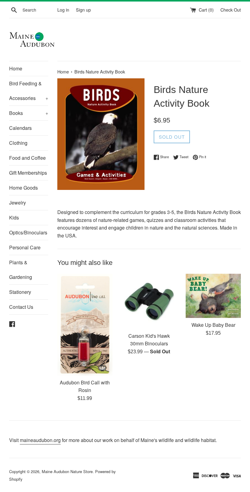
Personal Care (25, 247)
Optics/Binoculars (28, 232)
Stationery (20, 291)
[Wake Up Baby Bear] (213, 296)
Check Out (230, 9)
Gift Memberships (28, 172)
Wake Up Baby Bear (213, 324)
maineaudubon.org (40, 440)
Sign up (83, 9)
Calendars (20, 127)
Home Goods (23, 187)
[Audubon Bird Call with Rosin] (84, 325)
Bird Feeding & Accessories (28, 91)
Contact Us (21, 306)
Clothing (18, 142)
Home (15, 68)
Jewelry (17, 202)
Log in (63, 9)
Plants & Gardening (20, 269)
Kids (14, 217)
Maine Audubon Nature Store (67, 471)
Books (28, 112)
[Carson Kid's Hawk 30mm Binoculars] (149, 301)
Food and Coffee (27, 157)
